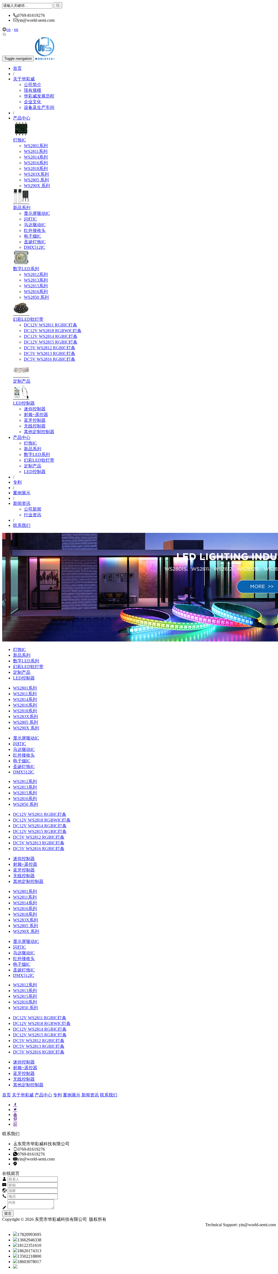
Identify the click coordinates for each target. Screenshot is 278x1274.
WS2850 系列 (36, 297)
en (16, 29)
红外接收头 (35, 230)
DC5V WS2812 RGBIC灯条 (49, 347)
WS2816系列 (36, 163)
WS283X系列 (36, 174)
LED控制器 (24, 403)
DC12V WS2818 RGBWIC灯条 (52, 330)
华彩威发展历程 (39, 96)
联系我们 (21, 525)
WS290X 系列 (37, 185)
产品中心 (21, 118)
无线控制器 (35, 426)
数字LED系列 (26, 268)
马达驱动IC (35, 224)
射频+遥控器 (36, 414)
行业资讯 (32, 514)
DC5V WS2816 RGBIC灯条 (49, 359)
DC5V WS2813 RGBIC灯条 (49, 353)
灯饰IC (19, 140)
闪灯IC (30, 219)
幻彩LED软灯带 (28, 319)
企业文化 (32, 101)
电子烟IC (32, 236)
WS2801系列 (36, 145)
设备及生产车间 (39, 107)
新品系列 (21, 207)
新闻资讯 (21, 503)
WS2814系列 (36, 157)
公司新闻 (32, 509)
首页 (17, 68)
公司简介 (32, 84)
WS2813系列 (36, 280)
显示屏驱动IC (37, 213)
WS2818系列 (36, 168)
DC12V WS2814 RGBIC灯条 (50, 336)
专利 (17, 482)
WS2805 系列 (36, 180)
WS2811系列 (36, 151)
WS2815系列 (36, 286)
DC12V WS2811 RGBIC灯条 (50, 325)
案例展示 (21, 492)
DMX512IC (34, 247)
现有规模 (32, 90)
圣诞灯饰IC (35, 242)
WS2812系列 (36, 274)
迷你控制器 (35, 409)
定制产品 (21, 381)
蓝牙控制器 (35, 420)
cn (9, 29)
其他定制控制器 (39, 431)
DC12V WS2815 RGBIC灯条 (50, 342)
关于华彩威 (24, 79)
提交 (7, 1213)
